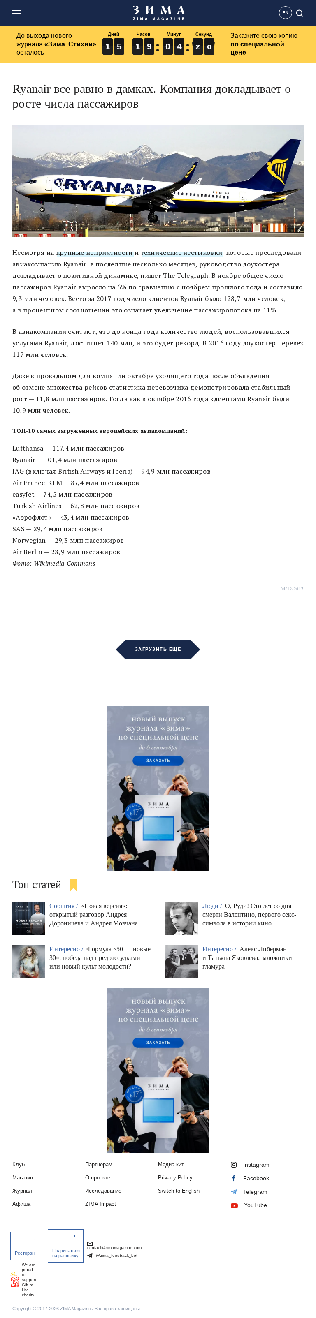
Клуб (18, 1164)
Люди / (212, 905)
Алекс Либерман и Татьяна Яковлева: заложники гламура (247, 958)
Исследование (103, 1191)
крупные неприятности (94, 252)
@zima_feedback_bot (116, 1255)
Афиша (21, 1204)
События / (64, 905)
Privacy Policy (175, 1178)
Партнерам (98, 1164)
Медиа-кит (171, 1164)
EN (286, 13)
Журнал (22, 1191)
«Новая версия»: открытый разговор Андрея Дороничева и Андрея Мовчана (93, 914)
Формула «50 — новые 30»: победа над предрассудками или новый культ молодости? (100, 958)
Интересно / (67, 949)
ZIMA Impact (100, 1204)
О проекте (97, 1178)
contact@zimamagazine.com (114, 1247)
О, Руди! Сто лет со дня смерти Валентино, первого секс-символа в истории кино (249, 914)
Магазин (22, 1178)
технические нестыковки (182, 252)
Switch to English (179, 1191)
